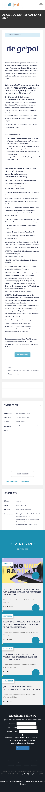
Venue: (6, 422)
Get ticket (8, 607)
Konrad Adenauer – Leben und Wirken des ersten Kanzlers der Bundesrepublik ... (20, 657)
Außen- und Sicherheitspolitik (18, 370)
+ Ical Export (24, 481)
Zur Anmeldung (22, 355)
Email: (6, 505)
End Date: (7, 417)
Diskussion (35, 370)
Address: (7, 426)
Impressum (4, 781)
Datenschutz (18, 781)
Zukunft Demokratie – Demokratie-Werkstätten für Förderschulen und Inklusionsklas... (21, 624)
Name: (6, 501)
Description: (8, 514)
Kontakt (23, 784)
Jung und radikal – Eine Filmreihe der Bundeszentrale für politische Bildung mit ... (22, 592)
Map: (6, 430)
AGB (11, 781)
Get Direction (23, 474)
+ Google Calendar (11, 481)
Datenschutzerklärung (22, 738)
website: (7, 510)
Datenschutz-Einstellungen (34, 781)
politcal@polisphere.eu (30, 774)
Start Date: (8, 413)
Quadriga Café (20, 422)
